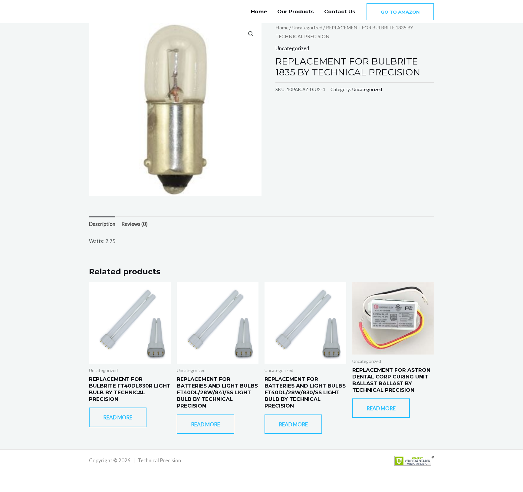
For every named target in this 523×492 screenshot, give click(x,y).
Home (259, 11)
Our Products (295, 11)
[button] (400, 11)
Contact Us (339, 11)
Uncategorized (307, 27)
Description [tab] (102, 224)
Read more (117, 417)
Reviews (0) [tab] (134, 224)
